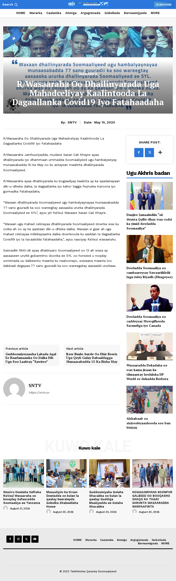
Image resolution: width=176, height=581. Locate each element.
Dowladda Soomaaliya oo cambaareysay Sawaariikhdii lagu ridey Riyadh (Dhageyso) (149, 272)
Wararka (88, 74)
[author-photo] (6, 508)
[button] (10, 4)
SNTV (72, 122)
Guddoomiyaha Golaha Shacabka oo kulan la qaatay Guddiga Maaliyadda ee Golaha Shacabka (106, 499)
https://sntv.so (39, 392)
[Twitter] (149, 152)
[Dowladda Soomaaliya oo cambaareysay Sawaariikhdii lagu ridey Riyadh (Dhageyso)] (149, 249)
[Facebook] (138, 152)
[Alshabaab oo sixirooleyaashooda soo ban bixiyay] (149, 399)
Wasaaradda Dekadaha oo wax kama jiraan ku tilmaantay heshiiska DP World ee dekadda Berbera (147, 372)
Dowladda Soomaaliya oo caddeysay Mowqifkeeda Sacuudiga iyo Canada (146, 321)
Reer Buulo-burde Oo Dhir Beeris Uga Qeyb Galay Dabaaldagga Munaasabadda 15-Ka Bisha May (91, 358)
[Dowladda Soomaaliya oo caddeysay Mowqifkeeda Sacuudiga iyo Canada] (149, 298)
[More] (160, 152)
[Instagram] (18, 539)
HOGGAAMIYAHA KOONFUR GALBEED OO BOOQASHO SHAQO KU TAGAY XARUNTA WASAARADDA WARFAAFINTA (152, 499)
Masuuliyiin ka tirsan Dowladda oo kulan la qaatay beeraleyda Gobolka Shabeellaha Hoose (62, 499)
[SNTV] (14, 389)
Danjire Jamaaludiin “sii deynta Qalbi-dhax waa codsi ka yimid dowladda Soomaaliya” (149, 221)
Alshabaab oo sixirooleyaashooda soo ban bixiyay (148, 423)
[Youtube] (34, 539)
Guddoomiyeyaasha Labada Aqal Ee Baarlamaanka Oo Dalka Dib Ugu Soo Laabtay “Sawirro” (31, 358)
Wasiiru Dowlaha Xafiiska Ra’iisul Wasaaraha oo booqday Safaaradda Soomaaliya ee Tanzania (22, 497)
